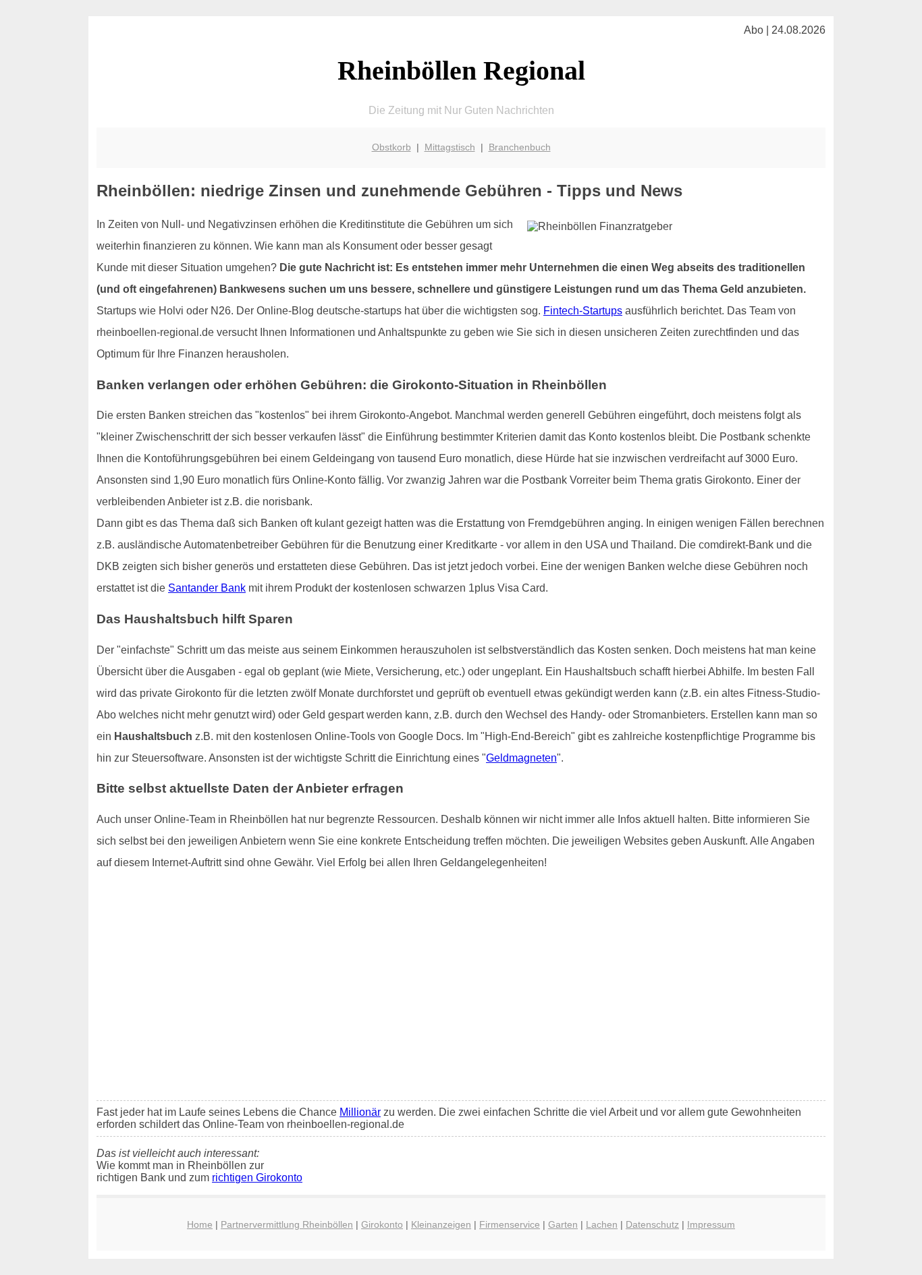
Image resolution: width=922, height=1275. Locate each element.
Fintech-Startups (582, 310)
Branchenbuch (520, 147)
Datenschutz (652, 1224)
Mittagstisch (450, 147)
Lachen (602, 1224)
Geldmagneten (521, 758)
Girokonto (382, 1224)
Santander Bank (207, 588)
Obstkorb (391, 147)
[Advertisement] (461, 989)
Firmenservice (509, 1224)
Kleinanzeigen (441, 1224)
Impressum (711, 1224)
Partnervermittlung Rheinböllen (287, 1224)
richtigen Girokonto (257, 1177)
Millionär (360, 1112)
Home (200, 1224)
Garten (563, 1224)
